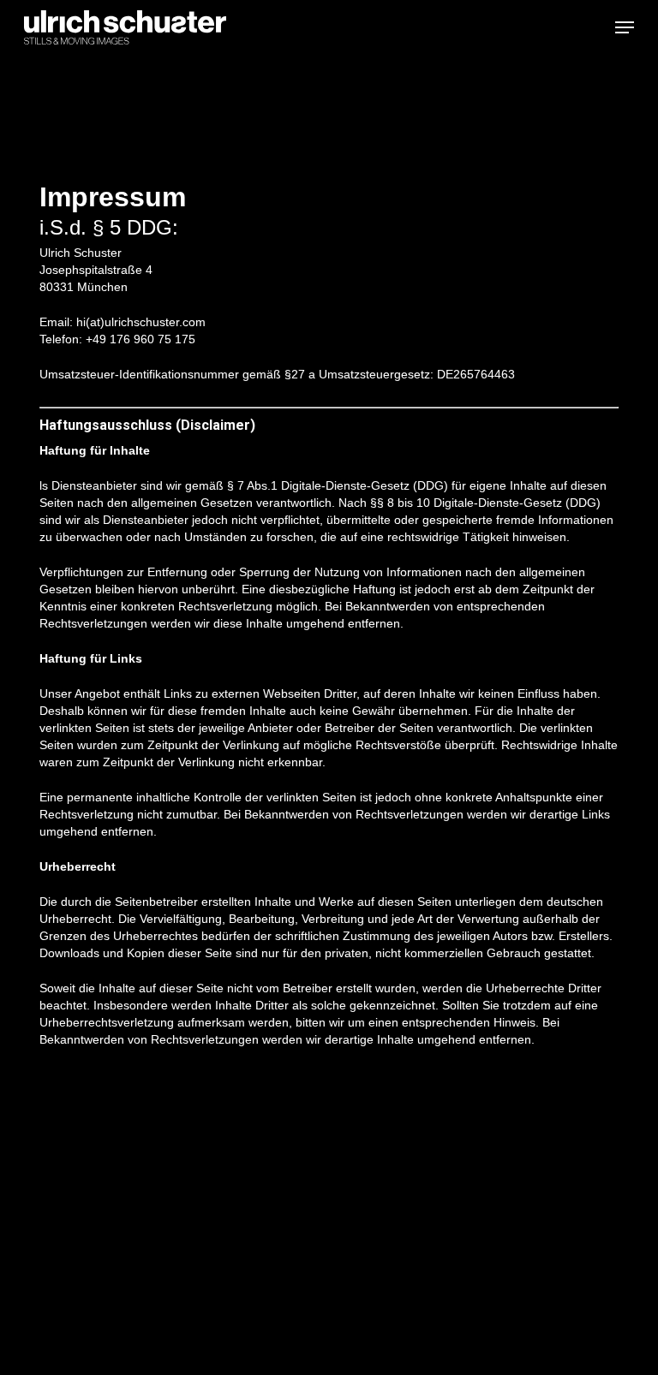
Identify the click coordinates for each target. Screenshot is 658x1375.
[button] (624, 27)
